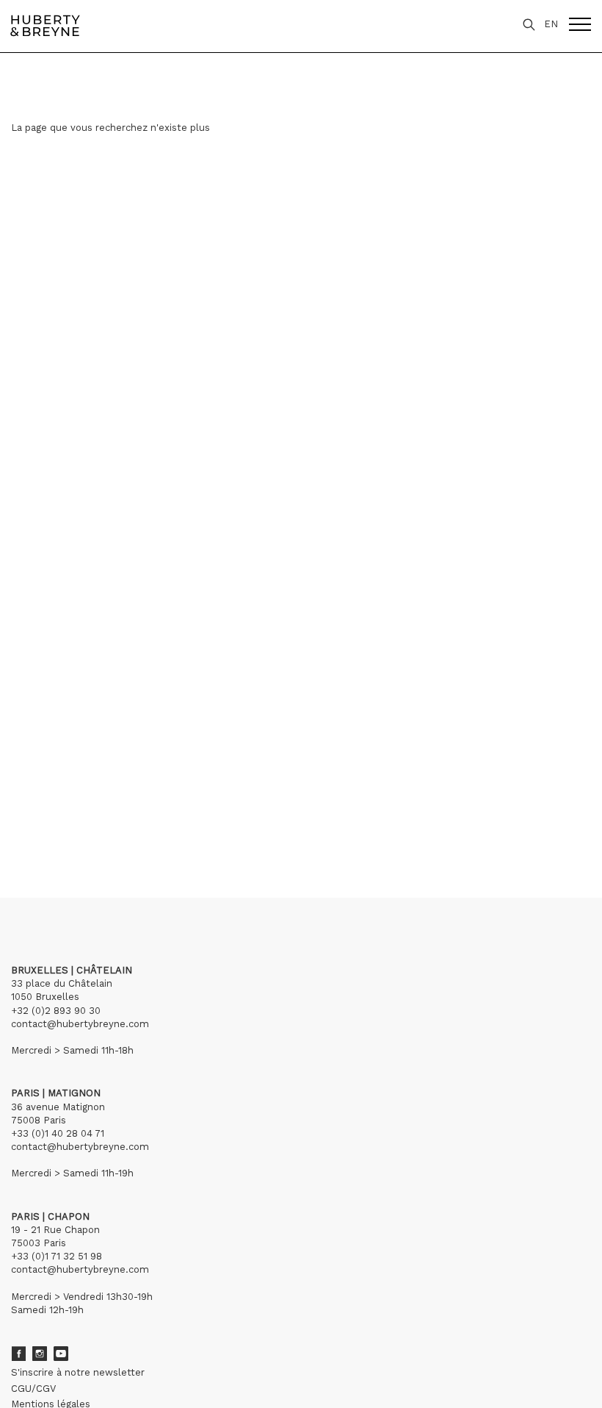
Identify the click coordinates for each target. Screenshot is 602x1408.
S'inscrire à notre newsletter (78, 1372)
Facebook (18, 1353)
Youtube (61, 1353)
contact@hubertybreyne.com (80, 1023)
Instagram (39, 1353)
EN (551, 23)
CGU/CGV (33, 1388)
